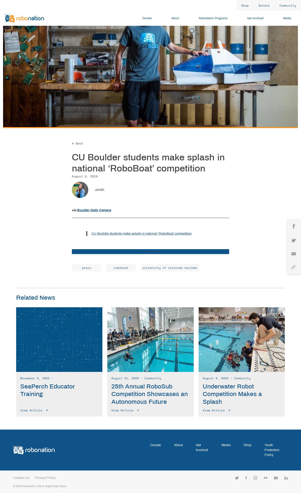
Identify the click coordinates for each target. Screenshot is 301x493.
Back (79, 143)
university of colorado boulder (170, 268)
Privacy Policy (45, 477)
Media (226, 445)
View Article (150, 251)
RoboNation (28, 486)
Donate (155, 445)
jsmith (99, 189)
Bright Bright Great (55, 486)
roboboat (121, 268)
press (86, 268)
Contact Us (21, 477)
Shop (247, 445)
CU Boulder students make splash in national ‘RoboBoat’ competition (142, 233)
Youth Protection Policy (272, 450)
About (178, 445)
